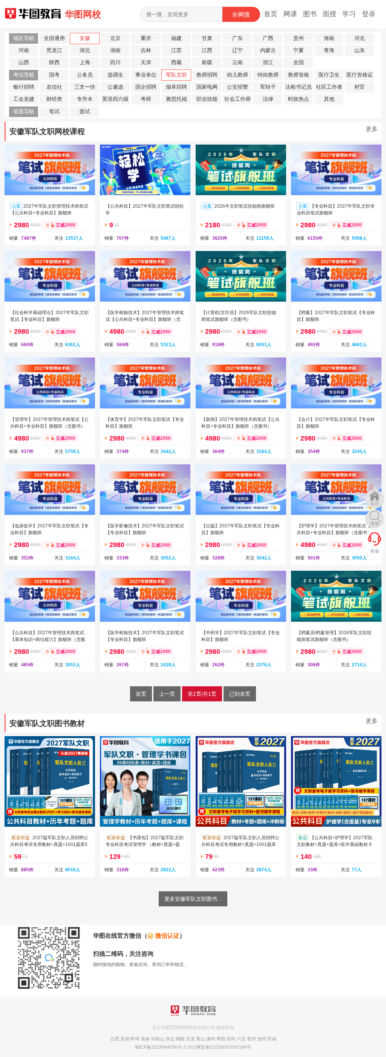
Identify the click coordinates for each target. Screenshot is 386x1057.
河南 (23, 50)
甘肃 (207, 38)
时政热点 (298, 99)
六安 (241, 1039)
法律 (268, 99)
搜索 (374, 523)
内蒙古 (268, 50)
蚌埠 (134, 1039)
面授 (329, 14)
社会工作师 (237, 99)
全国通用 (54, 38)
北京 (115, 38)
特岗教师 (268, 75)
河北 (359, 38)
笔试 (54, 111)
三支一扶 (84, 87)
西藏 (176, 62)
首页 (270, 14)
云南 (237, 62)
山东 (359, 50)
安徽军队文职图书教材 (47, 723)
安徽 (85, 38)
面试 (85, 111)
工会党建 (23, 99)
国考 (54, 75)
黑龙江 (54, 50)
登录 (368, 14)
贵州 (298, 38)
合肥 (114, 1039)
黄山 (200, 1039)
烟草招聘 (176, 87)
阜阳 (220, 1039)
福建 (176, 38)
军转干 (268, 87)
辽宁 (237, 50)
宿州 (231, 1039)
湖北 (85, 50)
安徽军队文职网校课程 (47, 131)
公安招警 (237, 87)
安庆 (190, 1039)
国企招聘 (145, 87)
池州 (261, 1039)
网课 (290, 14)
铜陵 (180, 1039)
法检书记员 (298, 87)
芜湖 (124, 1039)
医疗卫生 (329, 75)
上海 (85, 62)
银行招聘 (23, 87)
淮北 (170, 1039)
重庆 (146, 38)
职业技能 (207, 99)
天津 (146, 62)
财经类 (54, 99)
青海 (329, 50)
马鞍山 (157, 1039)
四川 (115, 62)
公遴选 (115, 87)
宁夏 (298, 50)
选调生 (115, 75)
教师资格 (298, 75)
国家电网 (207, 87)
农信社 (54, 87)
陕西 (54, 62)
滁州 (210, 1039)
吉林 (146, 50)
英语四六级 (115, 99)
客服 (374, 551)
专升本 (85, 99)
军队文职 (176, 75)
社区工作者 (329, 87)
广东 (237, 38)
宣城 (271, 1039)
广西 (268, 38)
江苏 (176, 50)
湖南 (115, 50)
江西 (207, 50)
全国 (298, 62)
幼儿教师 (237, 75)
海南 (329, 38)
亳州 (251, 1039)
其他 (329, 99)
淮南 (145, 1039)
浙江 (268, 62)
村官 (359, 87)
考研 (146, 99)
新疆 (207, 62)
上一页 (167, 694)
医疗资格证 (359, 75)
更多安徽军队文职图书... (193, 899)
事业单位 (145, 75)
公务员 (85, 75)
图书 (310, 14)
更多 (372, 129)
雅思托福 (176, 99)
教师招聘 (207, 75)
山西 (23, 62)
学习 (349, 14)
